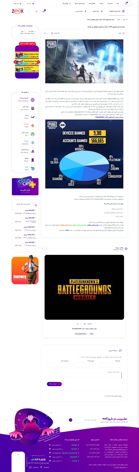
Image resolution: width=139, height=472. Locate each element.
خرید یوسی (96, 11)
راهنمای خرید (92, 3)
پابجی (100, 106)
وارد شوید (16, 4)
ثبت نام (29, 4)
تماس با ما (110, 3)
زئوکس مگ (65, 4)
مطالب (21, 33)
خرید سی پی (79, 11)
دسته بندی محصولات (115, 11)
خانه (118, 3)
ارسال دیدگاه (53, 384)
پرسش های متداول (79, 3)
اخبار (119, 20)
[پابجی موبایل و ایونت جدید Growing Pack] (84, 287)
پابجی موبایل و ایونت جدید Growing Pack (84, 329)
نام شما (117, 361)
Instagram (35, 467)
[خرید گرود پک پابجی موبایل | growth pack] (27, 62)
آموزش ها (31, 31)
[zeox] (17, 11)
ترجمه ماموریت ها (81, 334)
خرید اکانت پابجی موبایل (93, 457)
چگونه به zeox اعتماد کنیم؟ (92, 445)
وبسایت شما (64, 361)
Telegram (46, 467)
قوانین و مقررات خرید (94, 453)
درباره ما (101, 3)
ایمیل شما (90, 361)
